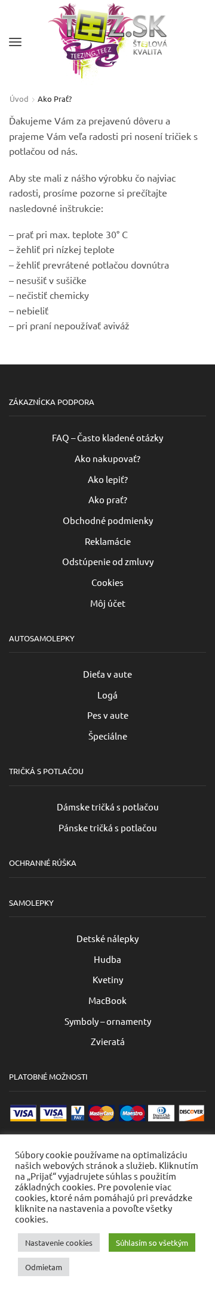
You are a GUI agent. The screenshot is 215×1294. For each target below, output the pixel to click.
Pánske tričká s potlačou (108, 827)
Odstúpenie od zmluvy (107, 561)
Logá (107, 694)
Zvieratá (108, 1041)
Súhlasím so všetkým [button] (152, 1243)
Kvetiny (108, 979)
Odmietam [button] (43, 1267)
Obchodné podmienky (108, 520)
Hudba (107, 959)
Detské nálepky (107, 938)
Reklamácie (108, 541)
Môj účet (107, 603)
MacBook (107, 1000)
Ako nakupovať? (107, 458)
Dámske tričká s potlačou (108, 806)
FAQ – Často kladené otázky (107, 437)
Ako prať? (107, 499)
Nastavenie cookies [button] (59, 1243)
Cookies (107, 582)
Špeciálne (107, 735)
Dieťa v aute (107, 673)
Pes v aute (107, 715)
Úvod (19, 98)
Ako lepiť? (108, 479)
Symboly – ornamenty (107, 1021)
